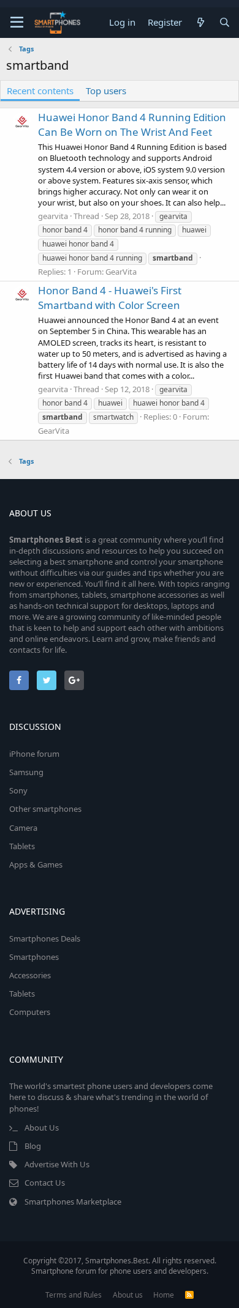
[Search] (225, 22)
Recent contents (40, 90)
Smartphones (34, 956)
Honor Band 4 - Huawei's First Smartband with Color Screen (109, 297)
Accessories (30, 975)
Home (163, 1295)
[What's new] (200, 22)
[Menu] (16, 22)
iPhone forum (34, 753)
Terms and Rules (73, 1295)
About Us (42, 1127)
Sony (18, 790)
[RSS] (189, 1294)
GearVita (121, 271)
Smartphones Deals (44, 938)
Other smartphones (45, 808)
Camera (23, 827)
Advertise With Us (57, 1164)
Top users (106, 90)
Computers (29, 1011)
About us (128, 1295)
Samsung (26, 772)
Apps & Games (36, 864)
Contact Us (45, 1182)
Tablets (22, 846)
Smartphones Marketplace (73, 1201)
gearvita (53, 215)
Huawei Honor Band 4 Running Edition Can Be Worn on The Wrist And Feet (132, 124)
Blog (33, 1145)
